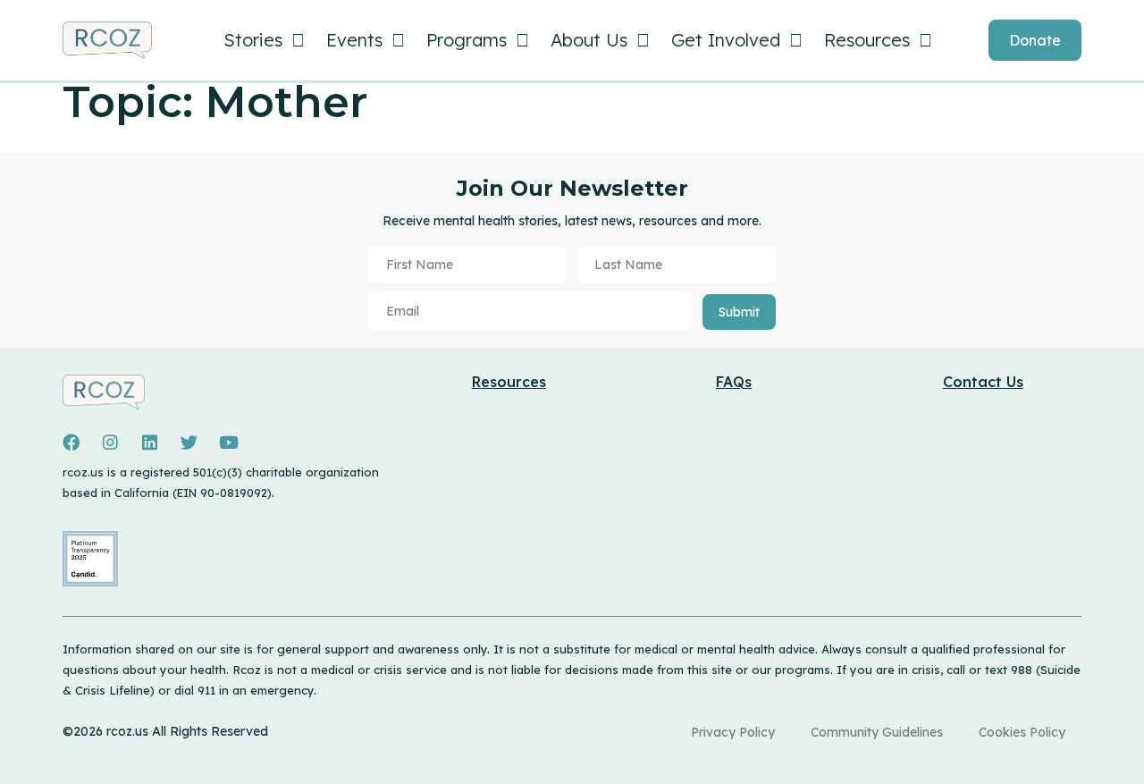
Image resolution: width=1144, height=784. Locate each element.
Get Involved (725, 40)
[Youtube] (228, 442)
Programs (466, 40)
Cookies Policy (1022, 732)
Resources (867, 40)
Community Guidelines (877, 732)
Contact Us (983, 382)
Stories (252, 40)
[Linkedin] (149, 442)
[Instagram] (110, 442)
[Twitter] (188, 442)
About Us (589, 40)
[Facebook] (70, 442)
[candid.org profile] (90, 582)
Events (354, 40)
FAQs (734, 382)
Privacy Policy (733, 732)
